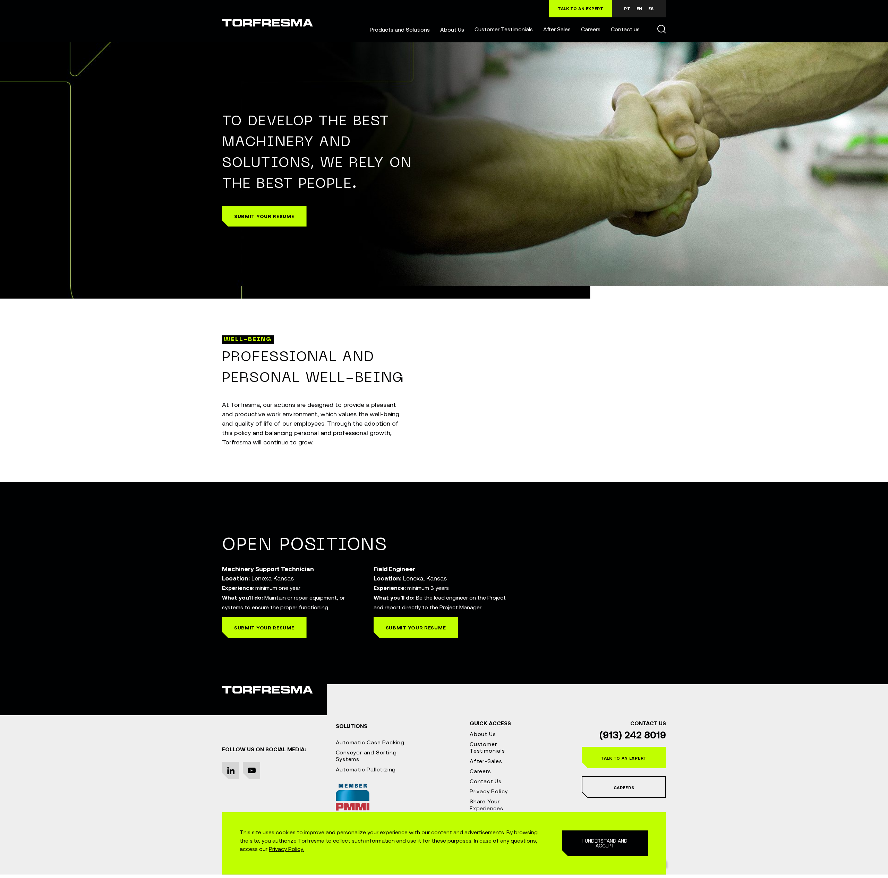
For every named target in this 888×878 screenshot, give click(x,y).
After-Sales (486, 761)
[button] (400, 29)
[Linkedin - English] (230, 770)
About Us (452, 29)
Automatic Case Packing (370, 742)
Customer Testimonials (504, 29)
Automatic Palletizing (366, 769)
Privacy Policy (489, 791)
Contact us (625, 29)
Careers (590, 29)
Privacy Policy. (286, 849)
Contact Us (486, 781)
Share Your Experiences (486, 804)
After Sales (557, 29)
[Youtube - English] (251, 770)
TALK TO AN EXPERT (580, 8)
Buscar (661, 29)
